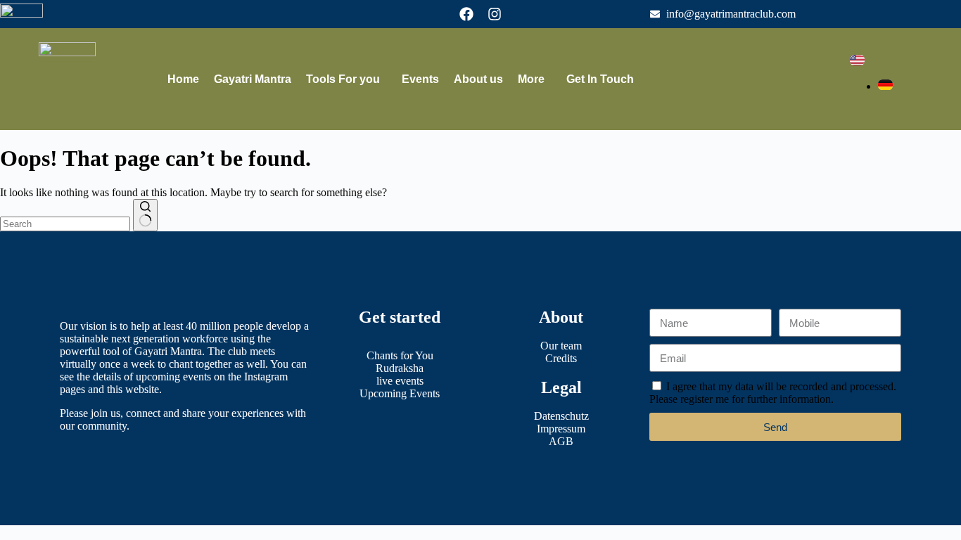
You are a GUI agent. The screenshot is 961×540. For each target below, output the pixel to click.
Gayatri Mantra (252, 79)
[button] (346, 79)
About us (478, 79)
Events (420, 79)
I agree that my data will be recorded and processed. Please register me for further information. (772, 392)
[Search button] (145, 215)
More (531, 79)
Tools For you (343, 79)
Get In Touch (600, 79)
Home (183, 79)
